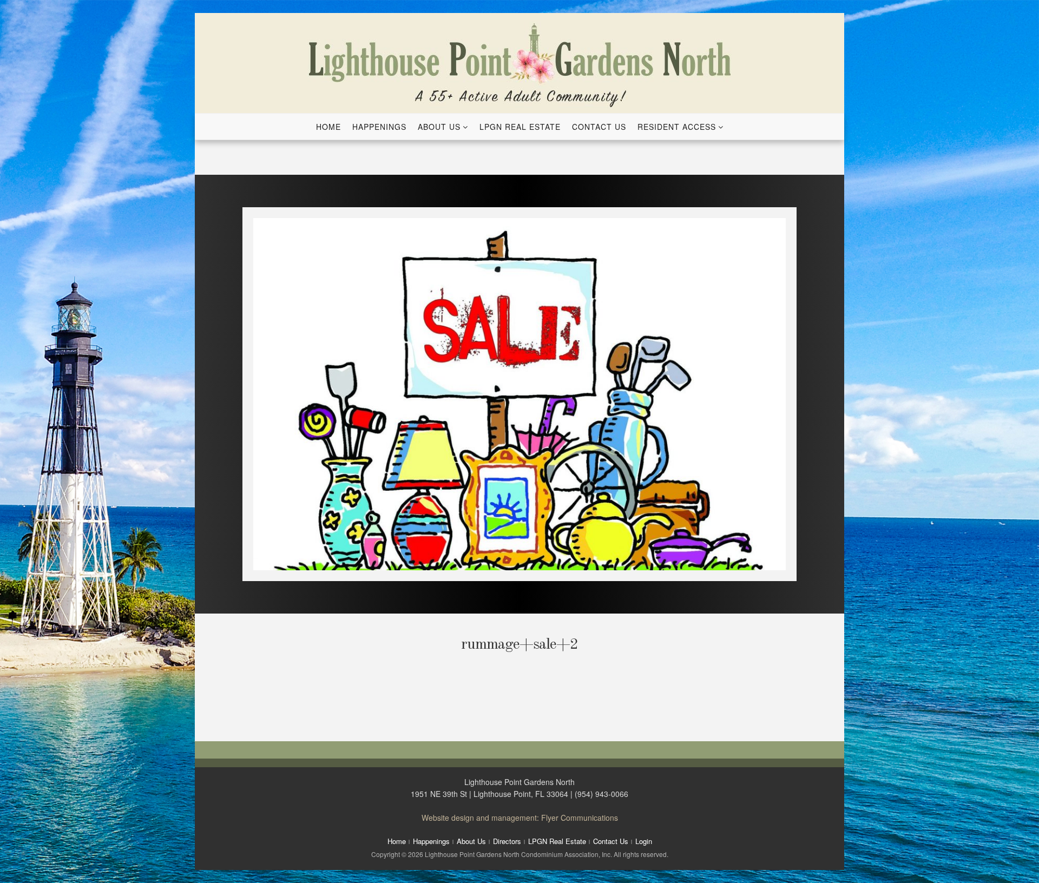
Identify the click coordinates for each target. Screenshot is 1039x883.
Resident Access (676, 126)
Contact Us (599, 126)
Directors (507, 841)
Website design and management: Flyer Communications (520, 817)
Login (643, 841)
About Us (439, 126)
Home (328, 126)
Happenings (379, 126)
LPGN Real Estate (520, 126)
